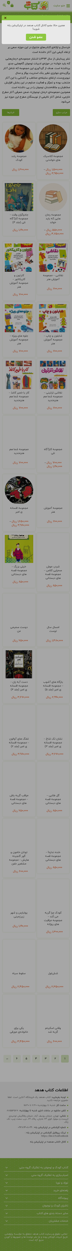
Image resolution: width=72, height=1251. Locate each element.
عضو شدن (36, 37)
